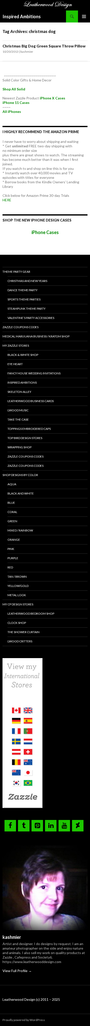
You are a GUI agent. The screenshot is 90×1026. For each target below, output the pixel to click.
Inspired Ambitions (21, 16)
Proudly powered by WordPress (23, 1020)
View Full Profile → (17, 971)
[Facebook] (10, 825)
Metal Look (17, 595)
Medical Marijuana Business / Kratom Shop (36, 336)
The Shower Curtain (24, 632)
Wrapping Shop (20, 447)
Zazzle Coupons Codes (20, 327)
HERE (6, 200)
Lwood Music (18, 410)
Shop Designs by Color (20, 475)
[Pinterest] (37, 825)
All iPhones (11, 111)
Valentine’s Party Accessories (31, 318)
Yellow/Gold (18, 586)
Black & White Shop (23, 355)
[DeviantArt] (78, 825)
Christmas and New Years (27, 281)
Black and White (21, 493)
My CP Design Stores (17, 604)
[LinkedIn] (50, 825)
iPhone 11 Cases (16, 102)
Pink (11, 549)
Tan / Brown (17, 576)
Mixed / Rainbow (20, 530)
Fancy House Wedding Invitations (34, 373)
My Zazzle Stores (15, 345)
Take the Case (18, 419)
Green (12, 521)
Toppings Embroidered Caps (29, 429)
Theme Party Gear (16, 271)
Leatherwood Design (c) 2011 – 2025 (31, 999)
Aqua (12, 484)
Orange (14, 539)
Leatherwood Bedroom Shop (31, 613)
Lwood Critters (20, 641)
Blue (11, 503)
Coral (12, 512)
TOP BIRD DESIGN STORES (25, 438)
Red (10, 567)
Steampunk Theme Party (27, 308)
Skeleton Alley (19, 392)
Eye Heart (15, 364)
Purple (13, 558)
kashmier (26, 51)
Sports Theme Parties (24, 299)
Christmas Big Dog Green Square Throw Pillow (44, 46)
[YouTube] (64, 825)
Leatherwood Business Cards (31, 401)
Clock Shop (17, 623)
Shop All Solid (13, 89)
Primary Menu (84, 16)
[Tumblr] (24, 825)
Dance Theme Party (23, 290)
